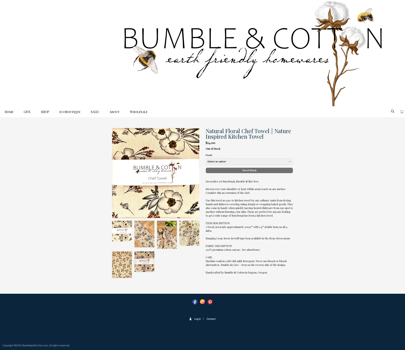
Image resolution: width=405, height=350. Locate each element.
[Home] (253, 53)
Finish (209, 155)
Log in (197, 318)
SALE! (95, 112)
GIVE (27, 112)
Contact (211, 318)
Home (9, 112)
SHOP (45, 112)
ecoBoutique (70, 112)
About (114, 112)
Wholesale (139, 112)
